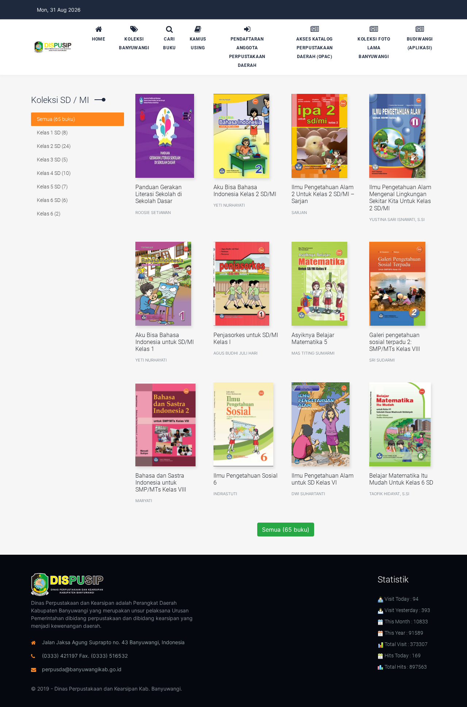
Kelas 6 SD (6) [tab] (52, 200)
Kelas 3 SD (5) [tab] (52, 160)
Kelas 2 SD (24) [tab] (54, 146)
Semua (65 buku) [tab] (56, 119)
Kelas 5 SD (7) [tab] (52, 187)
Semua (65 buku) (285, 529)
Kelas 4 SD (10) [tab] (54, 173)
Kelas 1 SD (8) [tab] (52, 132)
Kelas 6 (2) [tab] (49, 214)
